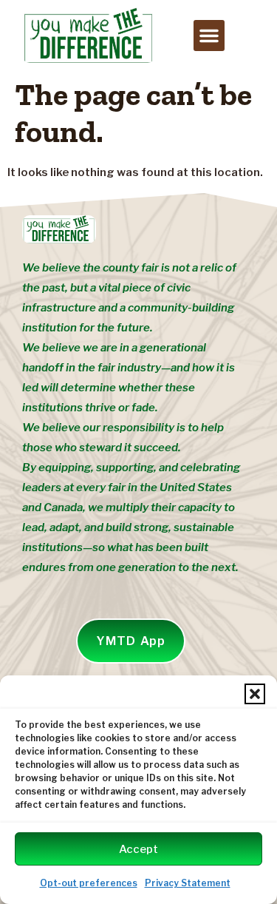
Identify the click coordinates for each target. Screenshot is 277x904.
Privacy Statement (187, 882)
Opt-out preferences (88, 882)
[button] (254, 694)
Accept (138, 849)
